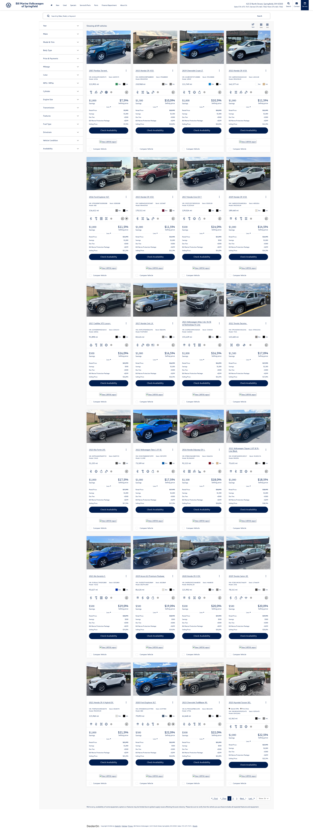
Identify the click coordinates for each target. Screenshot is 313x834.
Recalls (195, 826)
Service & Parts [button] (85, 5)
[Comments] (126, 92)
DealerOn (118, 826)
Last (251, 798)
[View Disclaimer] (111, 92)
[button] (128, 47)
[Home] (51, 5)
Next (242, 798)
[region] (108, 117)
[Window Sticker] (126, 218)
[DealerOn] (93, 826)
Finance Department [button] (109, 5)
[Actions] (126, 70)
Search (259, 16)
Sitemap (124, 826)
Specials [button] (73, 5)
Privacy (130, 826)
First (215, 798)
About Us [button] (123, 5)
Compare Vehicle (99, 149)
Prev (223, 798)
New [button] (57, 5)
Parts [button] (96, 5)
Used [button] (65, 5)
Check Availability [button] (108, 130)
